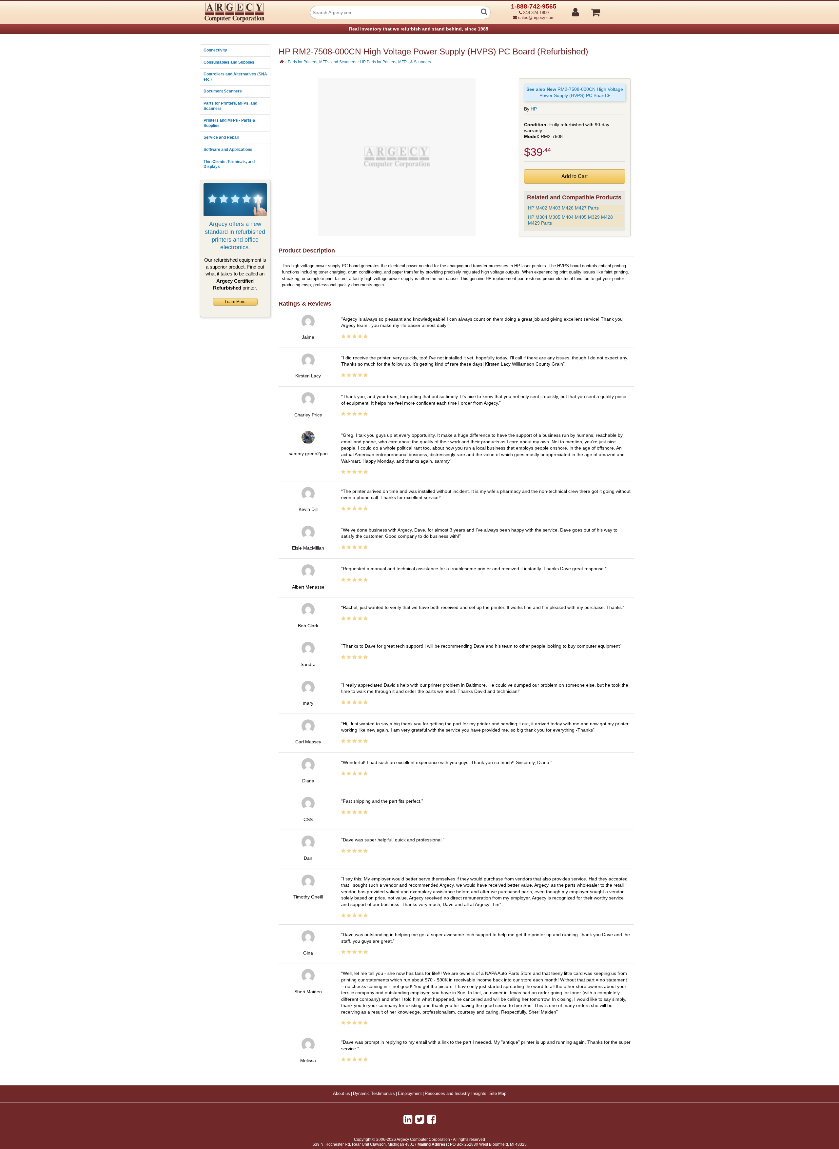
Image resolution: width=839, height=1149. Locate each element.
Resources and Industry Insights (455, 1093)
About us (341, 1093)
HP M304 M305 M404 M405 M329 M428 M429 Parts (570, 220)
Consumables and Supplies (229, 62)
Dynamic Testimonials (374, 1093)
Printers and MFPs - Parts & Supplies (229, 123)
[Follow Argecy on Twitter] (419, 1119)
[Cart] (620, 9)
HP (534, 108)
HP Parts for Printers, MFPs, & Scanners (395, 62)
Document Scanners (223, 91)
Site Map (497, 1093)
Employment (410, 1093)
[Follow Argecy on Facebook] (431, 1119)
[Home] (282, 61)
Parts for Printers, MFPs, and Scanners (230, 106)
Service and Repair (221, 137)
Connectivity (215, 50)
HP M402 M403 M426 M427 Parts (563, 208)
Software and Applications (228, 149)
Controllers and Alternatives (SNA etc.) (235, 77)
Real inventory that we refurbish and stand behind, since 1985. (419, 28)
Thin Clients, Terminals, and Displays (229, 164)
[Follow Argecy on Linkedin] (407, 1119)
